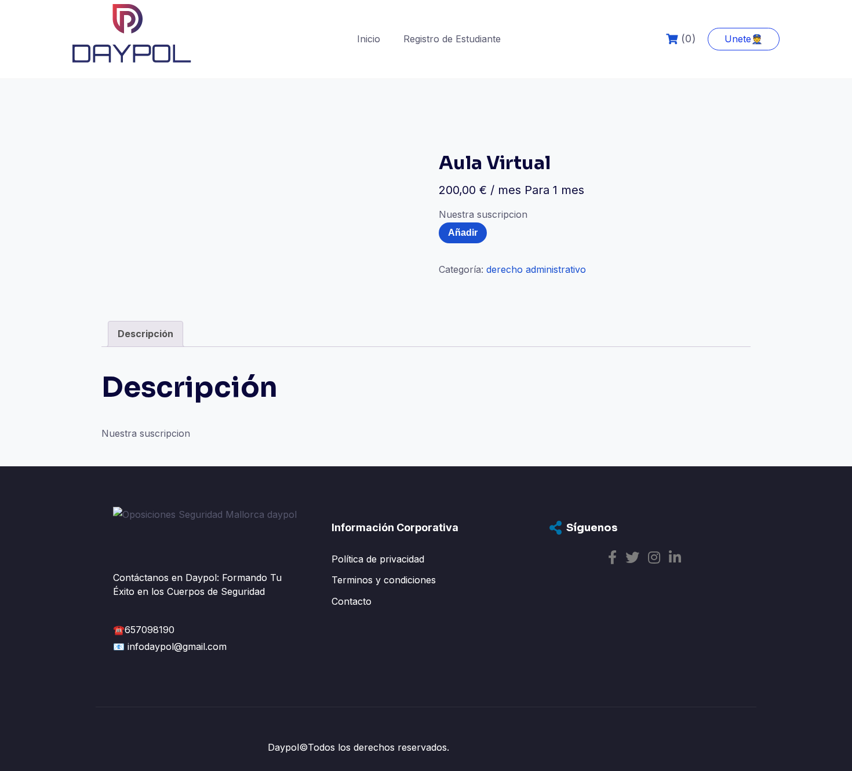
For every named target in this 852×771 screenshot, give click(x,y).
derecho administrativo (536, 269)
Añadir (463, 232)
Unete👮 (743, 39)
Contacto (352, 601)
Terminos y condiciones (384, 580)
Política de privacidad (378, 559)
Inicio (368, 39)
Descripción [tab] (145, 333)
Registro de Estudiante (452, 39)
